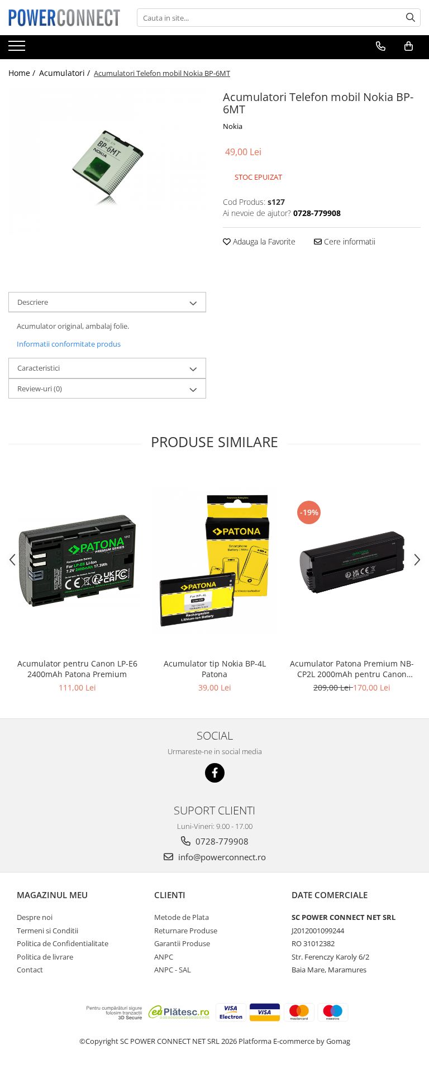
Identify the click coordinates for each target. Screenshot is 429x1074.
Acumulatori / (65, 73)
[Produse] (18, 49)
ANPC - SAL (172, 970)
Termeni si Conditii (47, 931)
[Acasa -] (64, 17)
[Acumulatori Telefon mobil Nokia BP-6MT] (107, 161)
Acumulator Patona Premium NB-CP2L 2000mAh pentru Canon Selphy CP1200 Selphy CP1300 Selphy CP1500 (352, 668)
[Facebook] (215, 773)
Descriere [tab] (32, 302)
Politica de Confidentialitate (62, 943)
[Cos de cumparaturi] (409, 46)
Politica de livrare (45, 957)
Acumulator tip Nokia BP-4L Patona (215, 668)
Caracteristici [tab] (38, 368)
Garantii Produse (182, 943)
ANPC (163, 957)
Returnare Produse (185, 931)
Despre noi (35, 917)
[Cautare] (411, 17)
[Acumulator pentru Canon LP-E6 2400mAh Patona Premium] (77, 560)
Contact (30, 970)
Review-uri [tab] (39, 388)
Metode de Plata (181, 917)
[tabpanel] (107, 161)
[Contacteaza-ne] (380, 46)
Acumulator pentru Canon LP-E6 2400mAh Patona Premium (77, 668)
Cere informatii (348, 241)
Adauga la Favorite (263, 241)
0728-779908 (221, 841)
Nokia (232, 126)
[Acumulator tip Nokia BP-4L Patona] (214, 561)
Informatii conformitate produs (69, 344)
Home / (22, 73)
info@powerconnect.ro (221, 856)
